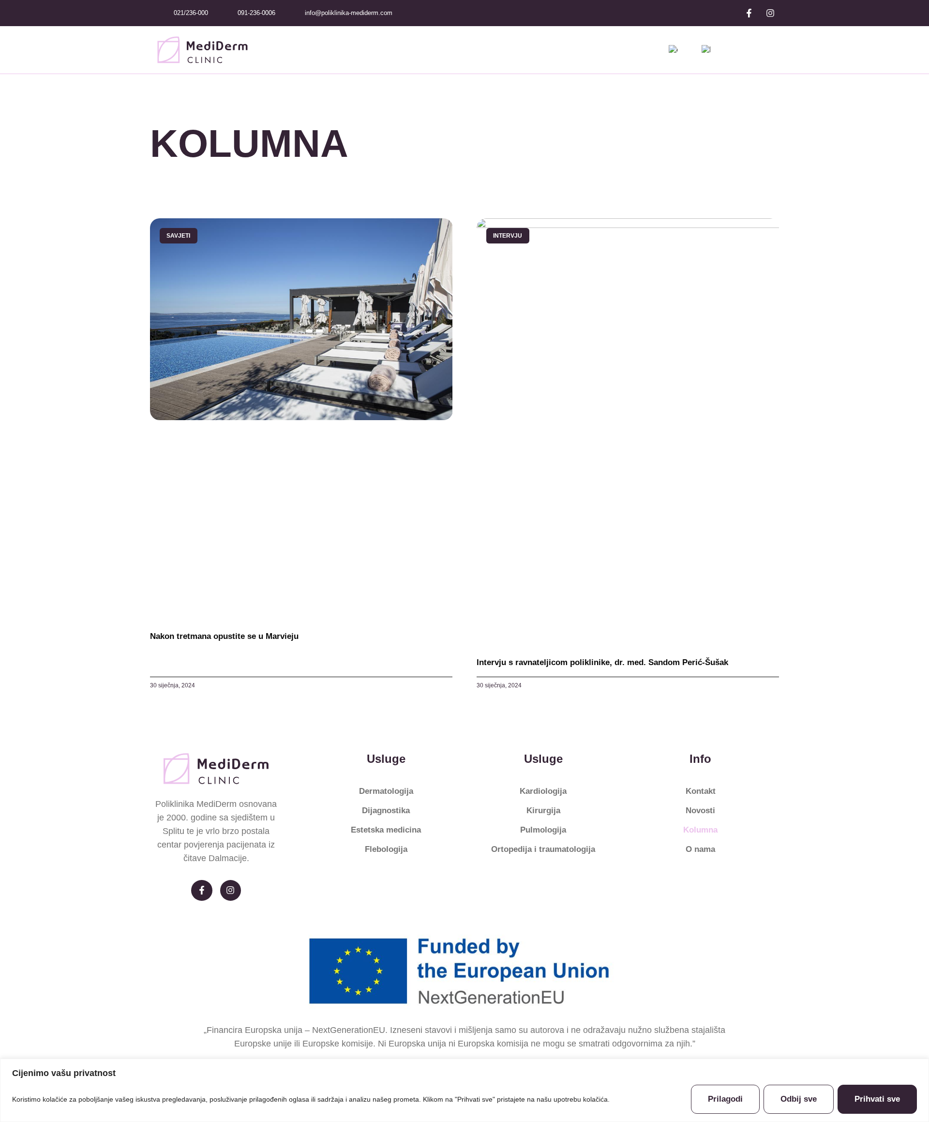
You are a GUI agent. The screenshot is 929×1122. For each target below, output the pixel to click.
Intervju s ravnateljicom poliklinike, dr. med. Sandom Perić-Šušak (602, 662)
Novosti (700, 810)
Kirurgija (543, 810)
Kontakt (701, 791)
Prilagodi (725, 1099)
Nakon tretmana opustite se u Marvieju (224, 636)
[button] (770, 50)
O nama (700, 849)
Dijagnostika (386, 810)
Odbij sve (798, 1099)
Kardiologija (543, 791)
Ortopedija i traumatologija (543, 849)
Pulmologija (543, 829)
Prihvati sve (877, 1099)
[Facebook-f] (749, 13)
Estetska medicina (386, 829)
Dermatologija (386, 791)
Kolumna (700, 829)
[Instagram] (770, 13)
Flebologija (386, 849)
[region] (464, 1090)
